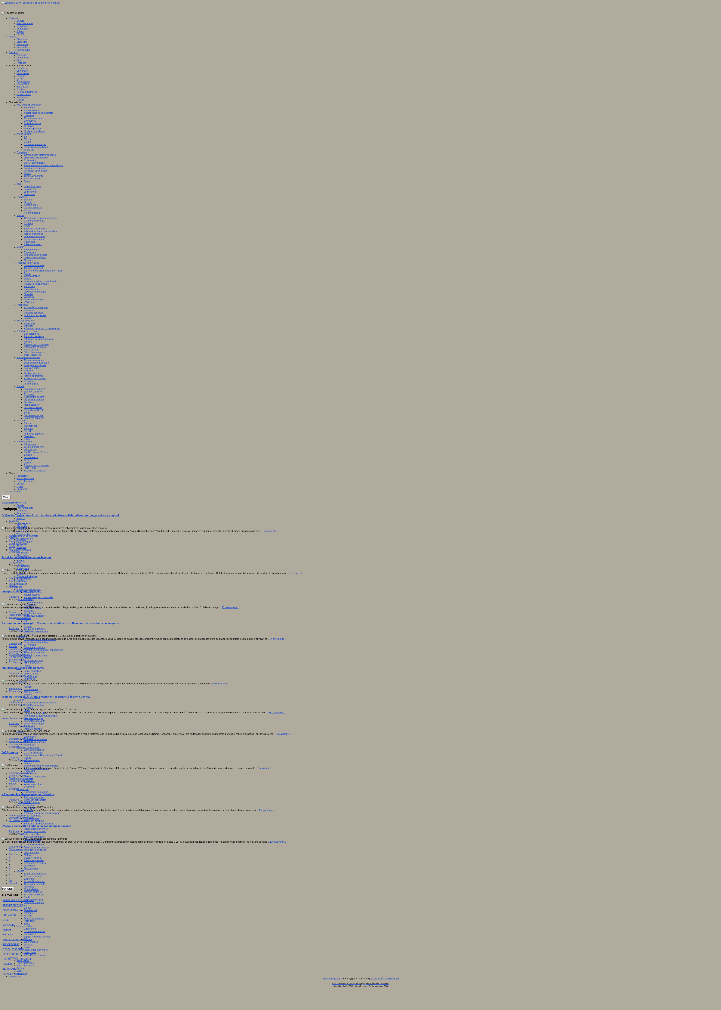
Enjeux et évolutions (34, 647)
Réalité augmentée (34, 860)
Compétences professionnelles (40, 639)
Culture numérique (33, 602)
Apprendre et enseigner (29, 589)
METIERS (8, 934)
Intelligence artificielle (35, 850)
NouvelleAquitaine (18, 549)
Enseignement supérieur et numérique (43, 650)
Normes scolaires (33, 892)
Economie (29, 879)
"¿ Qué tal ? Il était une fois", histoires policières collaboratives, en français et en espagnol (60, 515)
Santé (27, 897)
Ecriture (28, 684)
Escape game (16, 846)
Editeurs (21, 560)
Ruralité (28, 915)
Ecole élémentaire (26, 965)
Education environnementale (39, 823)
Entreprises (30, 737)
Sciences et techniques (28, 842)
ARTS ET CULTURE (13, 905)
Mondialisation (31, 889)
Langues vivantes (33, 692)
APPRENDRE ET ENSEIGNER (18, 900)
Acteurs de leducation (20, 578)
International (30, 910)
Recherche (22, 531)
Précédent (14, 854)
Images (28, 763)
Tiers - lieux (30, 952)
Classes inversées (33, 752)
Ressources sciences (35, 831)
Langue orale (31, 689)
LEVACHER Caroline (29, 802)
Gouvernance (31, 942)
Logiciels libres (31, 852)
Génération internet (34, 884)
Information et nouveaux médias (40, 715)
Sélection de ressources (29, 815)
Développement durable (36, 847)
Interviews (22, 510)
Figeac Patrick (25, 599)
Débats (20, 505)
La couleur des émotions (17, 718)
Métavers (28, 855)
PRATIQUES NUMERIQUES (17, 939)
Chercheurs (23, 555)
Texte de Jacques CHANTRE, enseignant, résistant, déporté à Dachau (46, 696)
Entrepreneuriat (32, 734)
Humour (28, 687)
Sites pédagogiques (34, 836)
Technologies (23, 534)
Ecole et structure (33, 876)
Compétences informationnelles (40, 702)
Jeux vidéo (29, 679)
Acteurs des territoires (35, 873)
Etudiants (21, 573)
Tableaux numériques (35, 776)
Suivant (13, 883)
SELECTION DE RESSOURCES (19, 954)
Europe (28, 907)
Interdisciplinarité (32, 613)
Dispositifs (22, 526)
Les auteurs (15, 976)
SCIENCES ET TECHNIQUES (18, 959)
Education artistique (34, 821)
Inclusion (28, 944)
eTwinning (29, 786)
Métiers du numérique (35, 742)
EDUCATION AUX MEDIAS (16, 910)
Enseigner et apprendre (21, 541)
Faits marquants (25, 508)
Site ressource (16, 580)
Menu (6, 497)
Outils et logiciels (32, 858)
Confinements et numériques (23, 662)
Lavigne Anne (25, 675)
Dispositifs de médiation (36, 631)
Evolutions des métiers (35, 739)
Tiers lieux (29, 921)
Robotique (29, 865)
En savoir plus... (271, 531)
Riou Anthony (25, 523)
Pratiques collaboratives (36, 768)
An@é (21, 565)
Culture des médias (34, 705)
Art (25, 621)
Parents (13, 646)
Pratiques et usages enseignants (23, 667)
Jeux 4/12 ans (31, 673)
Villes (27, 923)
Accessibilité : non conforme (384, 978)
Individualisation (32, 608)
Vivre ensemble (24, 926)
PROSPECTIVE (11, 944)
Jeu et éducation (32, 671)
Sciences (13, 815)
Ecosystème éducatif (34, 881)
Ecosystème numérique (36, 792)
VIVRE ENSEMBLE (13, 973)
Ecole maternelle (25, 963)
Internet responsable (34, 721)
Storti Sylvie (24, 631)
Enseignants (23, 568)
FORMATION (9, 915)
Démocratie (30, 934)
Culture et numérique (35, 629)
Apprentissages (32, 594)
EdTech (20, 563)
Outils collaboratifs (33, 660)
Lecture (28, 694)
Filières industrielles (27, 576)
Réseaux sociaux (33, 729)
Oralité (12, 586)
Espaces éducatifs (18, 651)
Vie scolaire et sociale (20, 617)
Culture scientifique (34, 844)
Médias (20, 700)
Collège (21, 968)
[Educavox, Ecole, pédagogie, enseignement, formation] (31, 3)
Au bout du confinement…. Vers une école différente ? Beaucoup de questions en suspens (60, 622)
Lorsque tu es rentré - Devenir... (22, 591)
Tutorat (27, 666)
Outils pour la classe (34, 616)
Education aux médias (35, 713)
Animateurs (22, 552)
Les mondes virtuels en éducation (41, 765)
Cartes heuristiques (34, 750)
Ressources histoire (19, 615)
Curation (28, 708)
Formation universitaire (36, 655)
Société (20, 871)
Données (28, 810)
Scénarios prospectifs (35, 800)
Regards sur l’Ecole (34, 894)
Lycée (20, 971)
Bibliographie (16, 849)
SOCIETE (8, 964)
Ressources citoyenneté (36, 829)
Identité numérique (33, 718)
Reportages (23, 513)
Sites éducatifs (31, 834)
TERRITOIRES (10, 969)
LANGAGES (9, 925)
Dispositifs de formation (36, 642)
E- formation (30, 644)
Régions (28, 913)
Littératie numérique (34, 723)
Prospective (23, 789)
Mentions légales (331, 978)
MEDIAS (7, 929)
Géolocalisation (32, 760)
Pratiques (21, 547)
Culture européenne (34, 931)
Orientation (29, 744)
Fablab (27, 758)
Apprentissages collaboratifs (38, 597)
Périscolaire (23, 960)
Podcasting (29, 771)
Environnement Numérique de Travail (43, 755)
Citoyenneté (30, 929)
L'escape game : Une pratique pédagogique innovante (36, 825)
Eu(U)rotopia (10, 752)
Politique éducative (34, 797)
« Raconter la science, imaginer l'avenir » (28, 794)
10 (10, 880)
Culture (28, 626)
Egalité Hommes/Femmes (37, 936)
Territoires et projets (34, 902)
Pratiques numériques (28, 747)
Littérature (29, 634)
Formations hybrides (34, 652)
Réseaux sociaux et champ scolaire (42, 813)
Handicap (29, 886)
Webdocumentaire (33, 784)
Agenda (21, 518)
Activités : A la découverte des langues (26, 557)
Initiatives (29, 610)
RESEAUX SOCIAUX (13, 949)
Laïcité (27, 947)
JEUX (6, 920)
